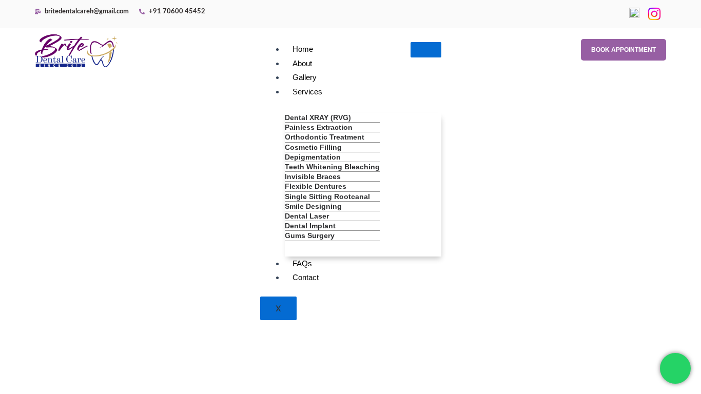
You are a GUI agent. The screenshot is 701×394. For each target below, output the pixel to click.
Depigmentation (313, 157)
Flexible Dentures (315, 186)
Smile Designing (313, 206)
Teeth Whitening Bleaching (332, 167)
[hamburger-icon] (426, 49)
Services (307, 91)
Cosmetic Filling (313, 147)
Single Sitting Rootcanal (327, 196)
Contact (306, 277)
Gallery (305, 77)
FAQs (302, 263)
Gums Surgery (310, 235)
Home (303, 49)
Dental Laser (307, 216)
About (302, 63)
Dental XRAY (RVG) (318, 117)
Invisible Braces (313, 176)
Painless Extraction (319, 127)
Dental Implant (310, 226)
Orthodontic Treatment (324, 137)
